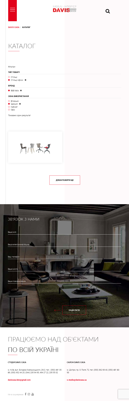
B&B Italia (15, 90)
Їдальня (14, 104)
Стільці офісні (17, 80)
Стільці (14, 77)
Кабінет (14, 107)
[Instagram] (29, 394)
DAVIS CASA (13, 27)
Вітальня (15, 101)
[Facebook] (25, 394)
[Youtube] (32, 394)
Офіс (13, 109)
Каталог (22, 46)
